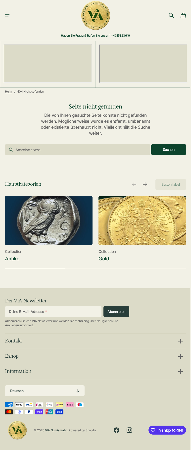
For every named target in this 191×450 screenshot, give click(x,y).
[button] (7, 15)
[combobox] (75, 149)
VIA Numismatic (56, 430)
